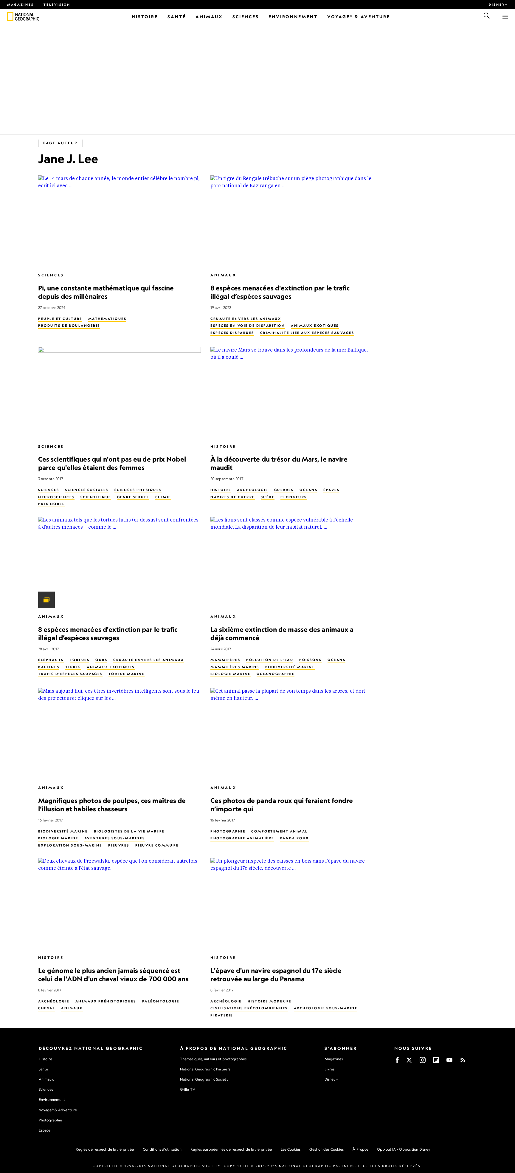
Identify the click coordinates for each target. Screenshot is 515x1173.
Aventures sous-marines (114, 838)
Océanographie (276, 674)
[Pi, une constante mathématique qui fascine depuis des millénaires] (119, 221)
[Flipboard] (436, 1062)
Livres (330, 1069)
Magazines (20, 4)
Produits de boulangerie (69, 326)
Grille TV (187, 1089)
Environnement (52, 1099)
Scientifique (95, 497)
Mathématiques (107, 319)
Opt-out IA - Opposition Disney (403, 1149)
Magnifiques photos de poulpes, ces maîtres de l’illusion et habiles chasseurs (112, 804)
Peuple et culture (60, 319)
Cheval (46, 1008)
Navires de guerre (232, 497)
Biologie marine (230, 674)
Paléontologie (160, 1001)
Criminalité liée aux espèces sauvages (307, 333)
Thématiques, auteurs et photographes (213, 1059)
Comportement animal (279, 831)
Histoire (223, 446)
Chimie (163, 497)
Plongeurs (293, 497)
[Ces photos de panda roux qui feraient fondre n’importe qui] (291, 733)
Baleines (48, 667)
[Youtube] (449, 1062)
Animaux (223, 275)
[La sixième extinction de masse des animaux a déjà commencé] (291, 562)
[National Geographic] (10, 16)
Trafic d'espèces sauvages (70, 674)
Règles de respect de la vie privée (105, 1149)
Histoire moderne (269, 1001)
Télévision (57, 4)
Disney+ (498, 4)
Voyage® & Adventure (58, 1110)
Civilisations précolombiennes (249, 1008)
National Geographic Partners (205, 1069)
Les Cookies (290, 1149)
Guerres (284, 490)
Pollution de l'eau (269, 660)
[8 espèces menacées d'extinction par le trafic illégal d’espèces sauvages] (291, 221)
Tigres (73, 667)
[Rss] (463, 1062)
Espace (45, 1130)
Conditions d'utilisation (162, 1149)
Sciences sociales (86, 490)
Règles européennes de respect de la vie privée (231, 1149)
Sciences (51, 275)
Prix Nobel (51, 504)
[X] (409, 1062)
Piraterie (221, 1015)
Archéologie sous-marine (326, 1008)
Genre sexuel (133, 497)
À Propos (360, 1149)
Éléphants (51, 660)
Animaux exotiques (315, 326)
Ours (101, 660)
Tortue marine (126, 674)
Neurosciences (56, 497)
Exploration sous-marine (70, 845)
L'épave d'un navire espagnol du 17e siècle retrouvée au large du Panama (276, 974)
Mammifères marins (234, 667)
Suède (268, 497)
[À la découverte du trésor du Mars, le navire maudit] (291, 392)
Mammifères (225, 660)
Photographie (227, 831)
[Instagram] (423, 1062)
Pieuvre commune (157, 845)
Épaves (331, 490)
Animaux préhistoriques (105, 1001)
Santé (43, 1069)
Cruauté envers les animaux (245, 319)
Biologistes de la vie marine (129, 831)
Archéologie (252, 490)
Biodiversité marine (290, 667)
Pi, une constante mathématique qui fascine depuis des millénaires (106, 292)
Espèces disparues (232, 333)
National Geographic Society (204, 1079)
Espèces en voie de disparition (247, 326)
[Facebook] (397, 1062)
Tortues (80, 660)
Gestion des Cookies (326, 1149)
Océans (308, 490)
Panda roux (294, 838)
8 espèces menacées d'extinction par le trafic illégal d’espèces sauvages (280, 292)
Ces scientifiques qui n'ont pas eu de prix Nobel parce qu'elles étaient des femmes (112, 463)
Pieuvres (118, 845)
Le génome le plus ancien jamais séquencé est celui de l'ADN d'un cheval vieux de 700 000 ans (113, 974)
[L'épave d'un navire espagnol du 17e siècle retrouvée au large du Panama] (291, 903)
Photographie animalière (242, 838)
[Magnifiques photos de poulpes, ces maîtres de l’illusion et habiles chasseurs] (119, 733)
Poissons (310, 660)
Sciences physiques (138, 490)
